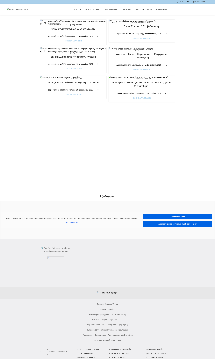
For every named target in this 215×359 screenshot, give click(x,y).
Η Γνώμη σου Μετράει (154, 349)
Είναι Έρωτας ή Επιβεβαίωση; (142, 26)
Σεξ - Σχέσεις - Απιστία (73, 25)
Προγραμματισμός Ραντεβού (88, 349)
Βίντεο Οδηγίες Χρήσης (86, 357)
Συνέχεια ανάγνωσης (73, 41)
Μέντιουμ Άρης (69, 36)
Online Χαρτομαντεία (85, 353)
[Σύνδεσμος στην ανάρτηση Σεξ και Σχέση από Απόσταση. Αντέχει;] (73, 50)
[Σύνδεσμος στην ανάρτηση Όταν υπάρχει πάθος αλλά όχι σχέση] (73, 22)
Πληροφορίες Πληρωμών (156, 353)
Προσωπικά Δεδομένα (154, 357)
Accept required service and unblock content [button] (177, 224)
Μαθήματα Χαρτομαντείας (121, 349)
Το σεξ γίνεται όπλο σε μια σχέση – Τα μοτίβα (73, 82)
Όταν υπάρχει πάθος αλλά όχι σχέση (73, 29)
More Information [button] (72, 222)
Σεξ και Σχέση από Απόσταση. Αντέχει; (73, 56)
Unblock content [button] (178, 217)
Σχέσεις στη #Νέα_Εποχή (141, 22)
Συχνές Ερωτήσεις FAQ (120, 353)
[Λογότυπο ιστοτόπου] (18, 9)
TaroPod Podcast (118, 357)
